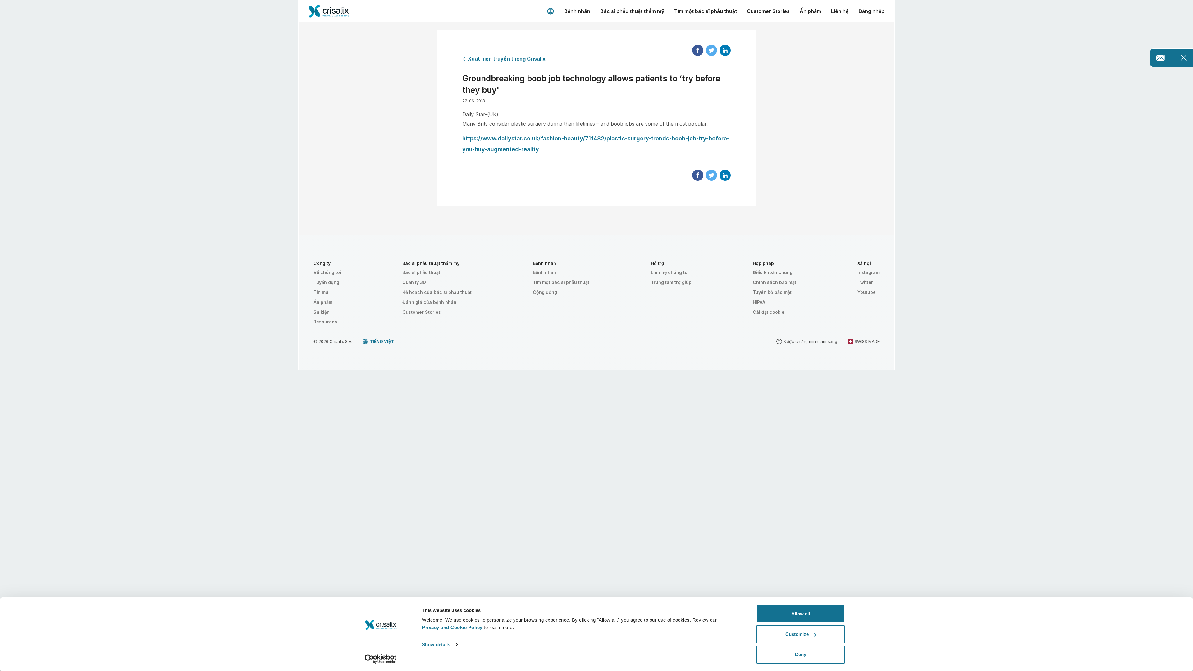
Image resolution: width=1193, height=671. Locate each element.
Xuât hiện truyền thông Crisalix (507, 59)
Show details (436, 644)
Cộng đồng (545, 292)
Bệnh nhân (577, 11)
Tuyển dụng (326, 282)
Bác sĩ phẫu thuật (421, 272)
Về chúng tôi (327, 272)
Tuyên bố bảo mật (772, 292)
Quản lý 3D (414, 282)
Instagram (868, 272)
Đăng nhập (871, 11)
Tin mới (321, 292)
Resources (325, 321)
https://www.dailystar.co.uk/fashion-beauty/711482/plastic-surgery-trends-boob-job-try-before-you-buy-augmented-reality (595, 143)
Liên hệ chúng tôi (670, 272)
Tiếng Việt (382, 341)
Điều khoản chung (773, 272)
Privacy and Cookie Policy (452, 627)
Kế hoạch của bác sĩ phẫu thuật (437, 292)
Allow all (800, 613)
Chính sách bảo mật (774, 282)
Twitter (865, 282)
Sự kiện (321, 312)
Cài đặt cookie (768, 312)
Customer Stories (768, 11)
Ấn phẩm (810, 11)
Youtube (866, 292)
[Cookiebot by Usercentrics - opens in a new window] (381, 659)
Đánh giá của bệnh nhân (429, 302)
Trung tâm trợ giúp (671, 282)
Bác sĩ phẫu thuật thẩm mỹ (632, 11)
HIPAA (759, 302)
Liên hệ (839, 11)
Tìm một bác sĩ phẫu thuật (705, 11)
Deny (800, 654)
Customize (797, 634)
